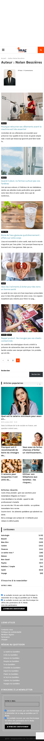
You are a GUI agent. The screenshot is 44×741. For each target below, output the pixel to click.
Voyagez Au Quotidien (12, 684)
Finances (4, 549)
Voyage (4, 573)
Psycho (4, 563)
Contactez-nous (7, 630)
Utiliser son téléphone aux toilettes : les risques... (30, 478)
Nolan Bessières (19, 58)
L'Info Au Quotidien (11, 655)
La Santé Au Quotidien (12, 652)
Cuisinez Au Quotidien (12, 681)
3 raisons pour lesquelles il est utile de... (9, 477)
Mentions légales (7, 635)
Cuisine (4, 335)
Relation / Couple (8, 567)
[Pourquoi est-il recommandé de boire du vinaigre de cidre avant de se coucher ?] (11, 439)
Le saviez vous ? (7, 553)
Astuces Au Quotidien (11, 658)
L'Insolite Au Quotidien (12, 668)
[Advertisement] (22, 23)
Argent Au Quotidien (11, 671)
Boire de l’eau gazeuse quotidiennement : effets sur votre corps (20, 236)
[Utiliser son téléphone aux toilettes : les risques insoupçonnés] (33, 466)
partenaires (12, 605)
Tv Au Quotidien (9, 665)
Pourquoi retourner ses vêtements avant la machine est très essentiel (21, 128)
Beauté (4, 539)
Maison (4, 123)
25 (16, 422)
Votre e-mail (6, 585)
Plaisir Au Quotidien (11, 674)
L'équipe (4, 640)
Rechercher (5, 371)
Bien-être (4, 232)
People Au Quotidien (11, 661)
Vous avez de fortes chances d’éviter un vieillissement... (32, 450)
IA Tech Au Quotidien (11, 677)
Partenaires (5, 637)
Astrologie (5, 535)
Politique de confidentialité (11, 632)
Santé (3, 283)
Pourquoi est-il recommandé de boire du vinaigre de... (10, 451)
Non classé (5, 560)
